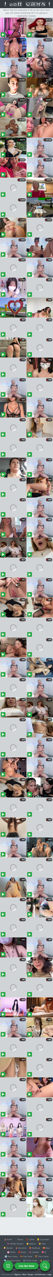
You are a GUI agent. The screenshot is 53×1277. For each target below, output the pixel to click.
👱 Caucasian (43, 1239)
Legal (49, 1274)
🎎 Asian (8, 1239)
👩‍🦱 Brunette (20, 1248)
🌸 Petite (11, 1252)
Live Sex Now (26, 1265)
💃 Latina (30, 1239)
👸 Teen (42, 1243)
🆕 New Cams (11, 1256)
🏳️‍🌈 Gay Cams (26, 1256)
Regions (17, 1274)
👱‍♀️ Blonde (8, 1248)
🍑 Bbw (46, 1248)
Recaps (30, 1274)
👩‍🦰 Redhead (34, 1248)
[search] (45, 1266)
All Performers (40, 1274)
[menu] (8, 1266)
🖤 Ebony (19, 1239)
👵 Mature (31, 1243)
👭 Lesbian (34, 1252)
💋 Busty (22, 1252)
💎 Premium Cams (12, 1260)
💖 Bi (44, 1252)
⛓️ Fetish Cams (30, 1260)
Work (24, 1274)
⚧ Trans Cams (41, 1256)
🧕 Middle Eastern (15, 1243)
